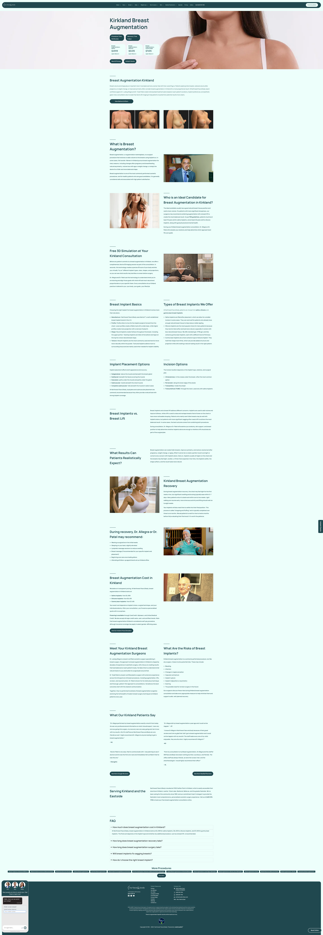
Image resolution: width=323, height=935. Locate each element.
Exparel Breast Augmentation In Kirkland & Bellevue (179, 871)
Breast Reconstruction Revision (63, 871)
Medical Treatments (170, 5)
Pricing (186, 5)
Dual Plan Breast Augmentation (98, 871)
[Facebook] (129, 896)
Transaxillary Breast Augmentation (306, 871)
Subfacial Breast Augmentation (81, 871)
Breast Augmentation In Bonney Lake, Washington (230, 871)
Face (124, 5)
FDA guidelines (194, 217)
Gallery (191, 5)
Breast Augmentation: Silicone (288, 871)
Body (136, 5)
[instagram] (131, 896)
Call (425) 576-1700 (200, 5)
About (117, 5)
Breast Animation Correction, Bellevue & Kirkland (42, 871)
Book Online (315, 930)
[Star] (128, 893)
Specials (180, 5)
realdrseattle (179, 927)
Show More (161, 875)
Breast (130, 5)
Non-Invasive (153, 5)
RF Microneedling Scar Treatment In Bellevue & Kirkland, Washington (148, 871)
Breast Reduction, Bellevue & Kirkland (269, 871)
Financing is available (117, 615)
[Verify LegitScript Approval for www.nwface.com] (161, 924)
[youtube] (134, 896)
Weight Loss (144, 5)
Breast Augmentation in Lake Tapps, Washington (205, 871)
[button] (188, 168)
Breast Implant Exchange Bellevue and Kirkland (119, 871)
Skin (161, 5)
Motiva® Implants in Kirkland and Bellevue (18, 871)
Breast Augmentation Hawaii (251, 871)
